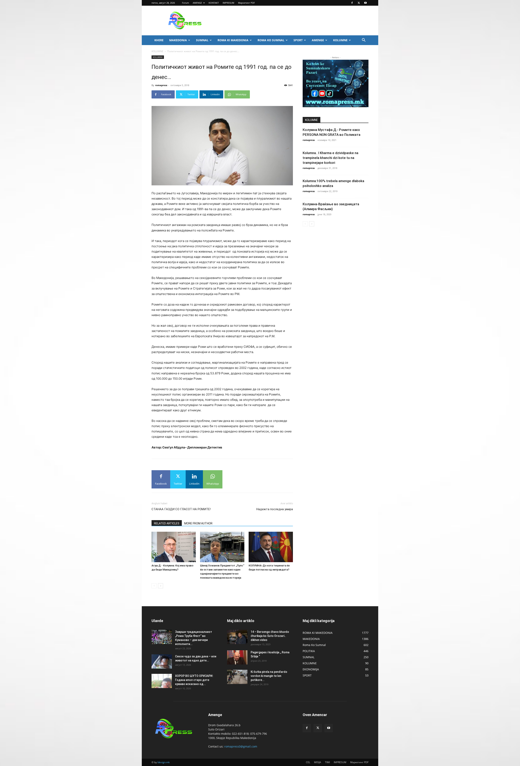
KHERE (159, 40)
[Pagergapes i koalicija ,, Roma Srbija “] (237, 657)
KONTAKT (214, 2)
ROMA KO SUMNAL (271, 40)
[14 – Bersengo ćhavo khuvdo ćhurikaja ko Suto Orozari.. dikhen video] (237, 637)
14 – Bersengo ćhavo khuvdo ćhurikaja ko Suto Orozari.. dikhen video (270, 636)
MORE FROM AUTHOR (198, 523)
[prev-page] (154, 585)
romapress (161, 85)
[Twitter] (359, 3)
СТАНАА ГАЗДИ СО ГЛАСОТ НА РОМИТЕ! (181, 509)
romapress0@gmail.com (240, 746)
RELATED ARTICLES (166, 523)
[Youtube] (365, 3)
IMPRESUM (228, 2)
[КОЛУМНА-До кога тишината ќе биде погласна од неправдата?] (271, 547)
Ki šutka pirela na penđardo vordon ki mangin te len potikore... (269, 676)
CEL (308, 762)
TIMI (327, 762)
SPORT (298, 40)
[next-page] (160, 585)
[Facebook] (352, 3)
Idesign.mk (163, 762)
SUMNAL (202, 40)
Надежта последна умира (274, 509)
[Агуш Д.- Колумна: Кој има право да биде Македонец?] (174, 547)
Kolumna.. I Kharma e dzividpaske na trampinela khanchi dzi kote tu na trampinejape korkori (330, 158)
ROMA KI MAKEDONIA (233, 40)
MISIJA (317, 762)
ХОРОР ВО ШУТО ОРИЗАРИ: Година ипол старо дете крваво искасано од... (194, 680)
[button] (363, 40)
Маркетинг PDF (246, 2)
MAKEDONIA (178, 40)
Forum (185, 2)
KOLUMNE (340, 40)
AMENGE (197, 2)
